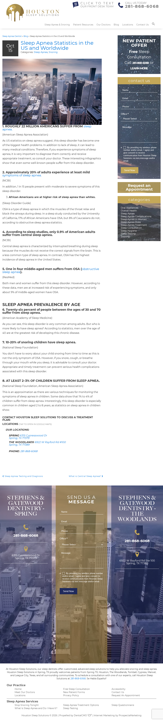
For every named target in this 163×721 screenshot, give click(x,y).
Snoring (53, 52)
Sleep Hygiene (129, 230)
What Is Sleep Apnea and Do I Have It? (36, 708)
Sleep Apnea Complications (136, 216)
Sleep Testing (128, 233)
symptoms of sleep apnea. (22, 175)
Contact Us (142, 24)
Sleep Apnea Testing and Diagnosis (23, 476)
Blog (116, 24)
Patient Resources (83, 24)
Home (18, 689)
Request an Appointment (139, 187)
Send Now (129, 170)
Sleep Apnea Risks (131, 222)
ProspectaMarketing (130, 715)
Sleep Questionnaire (123, 705)
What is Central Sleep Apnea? (85, 476)
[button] (153, 25)
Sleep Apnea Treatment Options (81, 705)
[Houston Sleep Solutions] (32, 14)
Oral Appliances (129, 207)
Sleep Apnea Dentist (12, 36)
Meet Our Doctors (25, 692)
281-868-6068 (142, 6)
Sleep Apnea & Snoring (57, 24)
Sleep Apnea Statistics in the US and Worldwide (57, 45)
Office (125, 114)
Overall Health (129, 210)
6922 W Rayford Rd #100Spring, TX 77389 (37, 443)
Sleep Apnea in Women (134, 219)
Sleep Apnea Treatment (134, 225)
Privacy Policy (71, 695)
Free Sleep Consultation (76, 689)
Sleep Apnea (41, 52)
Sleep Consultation (131, 227)
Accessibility (118, 689)
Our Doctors (103, 24)
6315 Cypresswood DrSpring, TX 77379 (28, 437)
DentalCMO (81, 715)
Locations (127, 24)
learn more (139, 68)
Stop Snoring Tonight (27, 705)
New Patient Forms (74, 692)
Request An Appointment (126, 695)
